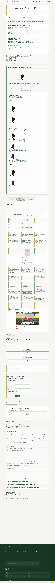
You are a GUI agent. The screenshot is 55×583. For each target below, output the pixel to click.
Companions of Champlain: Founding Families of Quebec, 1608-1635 (17, 454)
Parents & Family (9, 21)
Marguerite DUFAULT (11, 33)
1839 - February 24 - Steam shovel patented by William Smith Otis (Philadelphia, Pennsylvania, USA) (26, 241)
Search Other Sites (28, 21)
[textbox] (11, 404)
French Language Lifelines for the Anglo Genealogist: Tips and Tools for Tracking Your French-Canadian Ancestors (24, 452)
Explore (37, 1)
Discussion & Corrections (41, 21)
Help (42, 1)
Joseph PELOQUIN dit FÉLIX (19, 41)
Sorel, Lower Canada (10, 370)
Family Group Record (27, 354)
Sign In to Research (24, 416)
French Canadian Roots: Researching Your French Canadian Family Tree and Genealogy (20, 448)
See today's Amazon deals (34, 469)
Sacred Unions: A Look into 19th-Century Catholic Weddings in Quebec (19, 88)
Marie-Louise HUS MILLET (27, 41)
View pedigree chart (40, 32)
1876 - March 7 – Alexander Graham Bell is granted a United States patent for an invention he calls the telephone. (27, 305)
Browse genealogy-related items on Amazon (23, 469)
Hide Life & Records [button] (10, 209)
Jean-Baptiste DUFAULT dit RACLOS (20, 42)
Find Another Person (34, 21)
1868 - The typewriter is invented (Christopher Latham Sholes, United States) (14, 305)
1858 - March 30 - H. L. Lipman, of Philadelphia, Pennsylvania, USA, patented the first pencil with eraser (27, 292)
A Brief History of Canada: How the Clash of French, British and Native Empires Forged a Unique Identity (22, 461)
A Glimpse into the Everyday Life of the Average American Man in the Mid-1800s (18, 63)
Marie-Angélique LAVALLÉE (25, 49)
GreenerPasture (7, 3)
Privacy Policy (18, 580)
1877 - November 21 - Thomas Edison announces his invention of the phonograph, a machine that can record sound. (40, 306)
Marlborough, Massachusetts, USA (20, 161)
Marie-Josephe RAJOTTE (29, 42)
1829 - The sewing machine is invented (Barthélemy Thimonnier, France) (14, 241)
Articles (40, 1)
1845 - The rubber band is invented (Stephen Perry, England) (14, 270)
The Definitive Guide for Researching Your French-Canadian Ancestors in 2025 (17, 64)
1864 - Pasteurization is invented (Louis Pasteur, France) (39, 299)
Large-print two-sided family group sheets (27, 358)
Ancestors (11, 3)
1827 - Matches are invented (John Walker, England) (40, 235)
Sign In (48, 1)
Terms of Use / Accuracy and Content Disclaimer (10, 580)
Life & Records (19, 21)
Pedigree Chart (27, 346)
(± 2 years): (10, 389)
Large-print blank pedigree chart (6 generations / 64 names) (27, 350)
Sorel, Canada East (19, 96)
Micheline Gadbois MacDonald (13, 62)
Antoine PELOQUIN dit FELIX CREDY (12, 32)
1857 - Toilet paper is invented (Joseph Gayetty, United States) (14, 292)
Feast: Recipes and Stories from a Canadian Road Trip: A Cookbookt (17, 465)
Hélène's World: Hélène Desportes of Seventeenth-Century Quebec (16, 450)
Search (34, 1)
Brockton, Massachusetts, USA (20, 141)
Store (44, 1)
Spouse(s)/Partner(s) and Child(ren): (13, 45)
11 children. (39, 47)
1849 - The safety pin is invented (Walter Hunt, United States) (26, 279)
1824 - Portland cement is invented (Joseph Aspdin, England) (40, 221)
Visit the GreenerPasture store (11, 469)
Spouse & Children (14, 21)
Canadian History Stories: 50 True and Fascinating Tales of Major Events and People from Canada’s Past (22, 463)
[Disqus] (27, 509)
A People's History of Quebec (11, 446)
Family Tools (23, 21)
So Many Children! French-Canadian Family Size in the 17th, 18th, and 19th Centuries (21, 90)
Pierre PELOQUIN (17, 49)
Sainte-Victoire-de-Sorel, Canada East (20, 103)
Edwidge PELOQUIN (16, 47)
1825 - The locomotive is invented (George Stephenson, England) (13, 235)
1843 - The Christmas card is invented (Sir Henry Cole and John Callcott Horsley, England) (40, 241)
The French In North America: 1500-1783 (15, 84)
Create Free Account (30, 416)
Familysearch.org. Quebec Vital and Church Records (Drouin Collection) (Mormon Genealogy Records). (25, 83)
